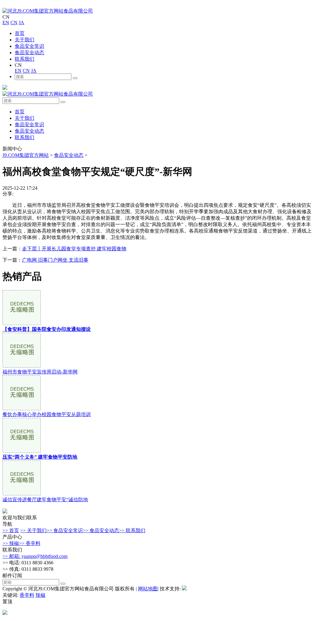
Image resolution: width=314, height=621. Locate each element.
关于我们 (24, 39)
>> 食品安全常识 (65, 530)
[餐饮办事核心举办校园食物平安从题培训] (21, 408)
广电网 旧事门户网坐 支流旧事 (55, 260)
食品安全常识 (29, 46)
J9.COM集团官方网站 (25, 155)
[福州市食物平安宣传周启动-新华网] (21, 366)
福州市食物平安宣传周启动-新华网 (40, 371)
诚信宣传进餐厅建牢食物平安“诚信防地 (45, 499)
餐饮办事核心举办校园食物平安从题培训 (46, 414)
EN (5, 22)
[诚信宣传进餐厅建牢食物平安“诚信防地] (21, 493)
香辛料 (27, 595)
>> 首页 (10, 530)
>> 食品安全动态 (101, 530)
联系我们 (24, 59)
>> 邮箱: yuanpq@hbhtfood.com (34, 556)
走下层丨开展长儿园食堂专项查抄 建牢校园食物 (74, 248)
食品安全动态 (29, 52)
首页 (20, 33)
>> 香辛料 (29, 543)
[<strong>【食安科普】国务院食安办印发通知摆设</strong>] (21, 323)
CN (13, 22)
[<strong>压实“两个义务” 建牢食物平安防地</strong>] (21, 451)
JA (21, 22)
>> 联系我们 (132, 530)
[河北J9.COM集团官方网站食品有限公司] (47, 10)
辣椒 (40, 595)
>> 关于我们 (33, 530)
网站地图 (148, 588)
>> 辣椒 (10, 543)
